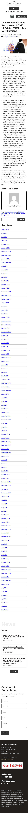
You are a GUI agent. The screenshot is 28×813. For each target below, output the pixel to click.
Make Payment (14, 8)
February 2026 (5, 244)
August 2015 (5, 540)
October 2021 (5, 343)
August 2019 (5, 394)
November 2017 (6, 445)
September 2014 (6, 580)
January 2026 (5, 248)
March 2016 (4, 514)
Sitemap (10, 759)
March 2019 (4, 408)
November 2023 (6, 324)
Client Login (19, 11)
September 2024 (6, 299)
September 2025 (6, 262)
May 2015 (4, 551)
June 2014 (4, 591)
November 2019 (6, 383)
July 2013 (4, 606)
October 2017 (5, 449)
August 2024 (5, 302)
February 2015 (5, 562)
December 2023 (6, 321)
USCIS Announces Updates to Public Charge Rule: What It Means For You (14, 636)
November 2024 (6, 295)
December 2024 (6, 292)
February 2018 (5, 434)
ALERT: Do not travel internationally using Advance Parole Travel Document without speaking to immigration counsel (14, 661)
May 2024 (4, 313)
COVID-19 (21, 212)
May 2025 (4, 273)
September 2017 (6, 452)
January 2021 (5, 354)
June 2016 (4, 504)
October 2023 (5, 328)
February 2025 (5, 284)
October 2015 (5, 533)
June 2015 (4, 547)
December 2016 (6, 482)
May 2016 (4, 507)
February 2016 (5, 518)
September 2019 (6, 390)
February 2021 (5, 350)
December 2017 (5, 441)
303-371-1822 (6, 777)
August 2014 (5, 584)
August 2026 (5, 229)
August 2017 (5, 456)
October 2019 (5, 387)
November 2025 (6, 255)
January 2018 (5, 438)
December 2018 (6, 416)
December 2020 (6, 357)
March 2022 (4, 339)
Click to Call (21, 17)
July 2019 (4, 398)
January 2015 (5, 566)
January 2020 (5, 379)
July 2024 (4, 306)
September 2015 (6, 536)
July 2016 (4, 500)
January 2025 (5, 288)
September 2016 (6, 493)
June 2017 (4, 460)
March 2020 (4, 376)
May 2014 (4, 595)
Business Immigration (11, 212)
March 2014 (4, 602)
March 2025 (4, 281)
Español (12, 11)
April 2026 (4, 240)
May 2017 (4, 463)
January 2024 (5, 317)
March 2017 (4, 471)
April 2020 (4, 372)
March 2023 (4, 335)
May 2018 (4, 427)
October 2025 (5, 259)
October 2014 (5, 577)
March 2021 (4, 346)
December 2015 (5, 525)
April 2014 (4, 599)
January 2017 (5, 478)
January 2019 (5, 412)
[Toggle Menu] (12, 16)
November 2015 (6, 529)
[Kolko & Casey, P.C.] (14, 5)
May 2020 (4, 368)
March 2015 (4, 558)
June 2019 (4, 401)
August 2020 (5, 361)
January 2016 (5, 522)
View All (14, 671)
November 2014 (6, 573)
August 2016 (5, 496)
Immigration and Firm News (11, 36)
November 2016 (6, 485)
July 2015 (4, 544)
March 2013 (4, 610)
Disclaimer (4, 759)
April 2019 (4, 405)
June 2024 (4, 310)
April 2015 (4, 555)
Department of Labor (7, 213)
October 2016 (5, 489)
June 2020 (4, 365)
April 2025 (4, 277)
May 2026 (4, 237)
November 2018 (6, 419)
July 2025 (4, 266)
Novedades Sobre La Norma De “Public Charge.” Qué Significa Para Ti (14, 648)
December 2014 (6, 569)
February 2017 (5, 474)
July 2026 (4, 233)
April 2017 (4, 467)
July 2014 (4, 588)
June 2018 (4, 423)
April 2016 (4, 511)
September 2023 (6, 332)
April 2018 (4, 430)
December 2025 (6, 251)
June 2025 (4, 270)
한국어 (7, 11)
